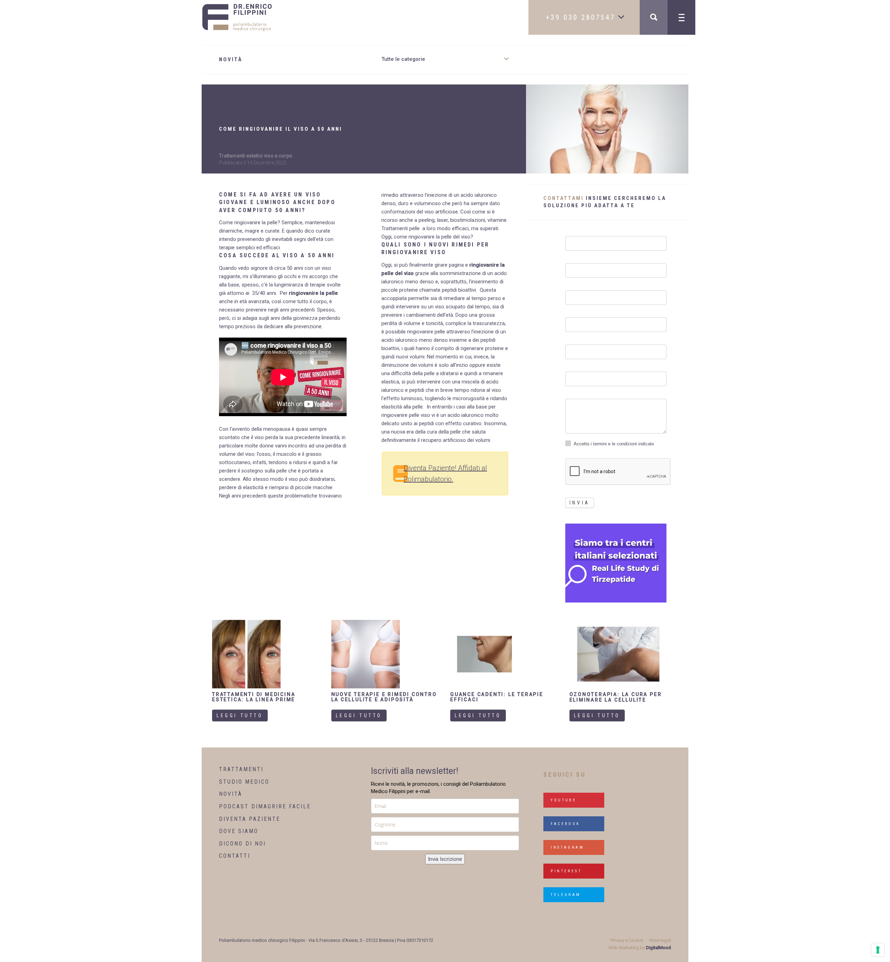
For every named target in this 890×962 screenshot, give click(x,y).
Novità (230, 794)
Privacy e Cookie (626, 940)
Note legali (660, 940)
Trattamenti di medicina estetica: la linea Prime (253, 697)
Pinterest (566, 871)
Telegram (566, 894)
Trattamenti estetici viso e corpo (255, 156)
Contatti (234, 855)
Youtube (563, 800)
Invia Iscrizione (445, 859)
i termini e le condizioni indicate (621, 443)
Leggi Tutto (240, 715)
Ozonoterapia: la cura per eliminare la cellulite (615, 697)
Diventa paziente (249, 819)
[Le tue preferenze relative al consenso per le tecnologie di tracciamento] (877, 949)
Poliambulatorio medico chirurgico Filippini (262, 940)
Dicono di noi (242, 843)
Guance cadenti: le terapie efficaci (496, 697)
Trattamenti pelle (400, 228)
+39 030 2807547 (582, 17)
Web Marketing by (639, 947)
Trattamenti (241, 769)
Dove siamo (238, 831)
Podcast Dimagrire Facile (265, 806)
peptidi (426, 423)
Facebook (565, 824)
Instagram (567, 847)
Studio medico (244, 781)
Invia (579, 503)
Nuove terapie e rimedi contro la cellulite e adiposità (384, 697)
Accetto (614, 443)
